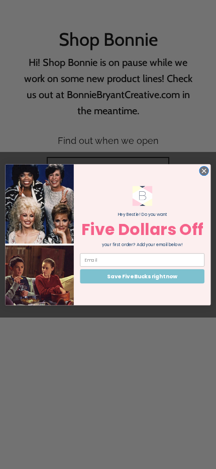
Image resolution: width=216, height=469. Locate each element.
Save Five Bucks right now (142, 276)
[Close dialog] (203, 170)
